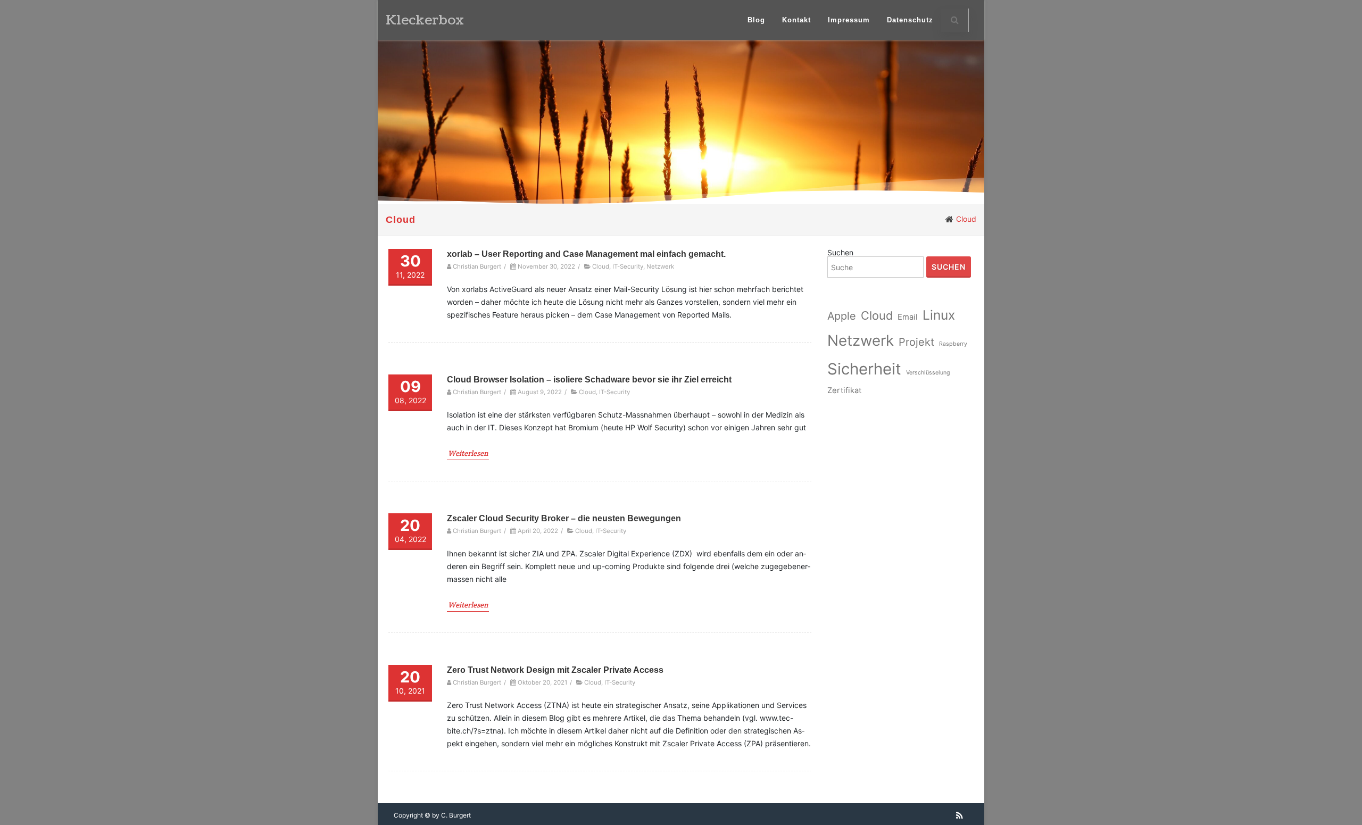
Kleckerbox (425, 20)
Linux (939, 315)
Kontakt (796, 20)
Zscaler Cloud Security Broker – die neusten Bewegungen (564, 518)
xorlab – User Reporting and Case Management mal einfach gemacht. (586, 254)
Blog (756, 20)
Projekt (916, 342)
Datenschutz (910, 20)
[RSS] (959, 815)
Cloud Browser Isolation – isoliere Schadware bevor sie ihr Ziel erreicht (589, 379)
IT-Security (627, 266)
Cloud (600, 266)
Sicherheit (864, 369)
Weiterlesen (468, 453)
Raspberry (953, 343)
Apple (841, 316)
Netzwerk (660, 266)
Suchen (840, 252)
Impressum (849, 20)
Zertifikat (844, 390)
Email (908, 317)
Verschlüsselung (928, 372)
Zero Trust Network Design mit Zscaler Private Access (555, 669)
